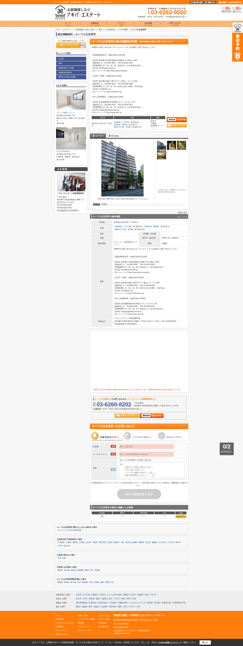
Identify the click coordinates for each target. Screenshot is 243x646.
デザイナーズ (84, 627)
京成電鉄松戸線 (179, 603)
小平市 (60, 546)
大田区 (95, 542)
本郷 (64, 558)
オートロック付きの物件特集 (69, 530)
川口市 (153, 595)
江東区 (82, 542)
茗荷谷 (73, 570)
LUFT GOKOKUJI (63, 151)
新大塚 (67, 570)
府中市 (178, 542)
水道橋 (97, 570)
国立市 (67, 546)
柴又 (110, 599)
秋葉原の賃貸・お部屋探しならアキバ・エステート (139, 615)
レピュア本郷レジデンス (66, 113)
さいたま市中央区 (114, 595)
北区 (122, 542)
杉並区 (110, 542)
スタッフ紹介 (104, 619)
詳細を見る (180, 516)
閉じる (205, 642)
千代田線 (112, 603)
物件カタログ (61, 634)
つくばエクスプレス (137, 603)
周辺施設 (103, 623)
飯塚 (98, 599)
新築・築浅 (83, 615)
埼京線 (157, 603)
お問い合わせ (104, 615)
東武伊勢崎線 (81, 603)
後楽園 (80, 570)
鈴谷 (134, 599)
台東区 (68, 542)
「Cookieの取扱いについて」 (168, 642)
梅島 (120, 607)
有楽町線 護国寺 (65, 72)
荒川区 (128, 542)
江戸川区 (162, 542)
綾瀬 (77, 607)
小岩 (138, 607)
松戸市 (133, 595)
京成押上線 (166, 603)
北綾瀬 (84, 607)
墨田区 (75, 542)
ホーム (59, 615)
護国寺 (124, 125)
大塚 (59, 558)
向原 (79, 582)
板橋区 (135, 542)
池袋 (102, 582)
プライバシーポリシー (113, 483)
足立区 (148, 542)
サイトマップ (61, 630)
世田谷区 (102, 542)
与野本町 (112, 607)
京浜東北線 (102, 603)
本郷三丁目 (88, 570)
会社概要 (59, 619)
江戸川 (117, 599)
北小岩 (78, 599)
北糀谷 (104, 599)
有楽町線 (117, 122)
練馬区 (141, 542)
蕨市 (147, 595)
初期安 (81, 623)
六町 (125, 607)
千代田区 (61, 542)
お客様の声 (103, 627)
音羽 (103, 123)
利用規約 (96, 483)
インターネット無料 (87, 619)
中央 (85, 599)
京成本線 (92, 603)
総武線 (150, 603)
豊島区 (117, 542)
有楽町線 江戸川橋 (66, 68)
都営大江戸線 (119, 127)
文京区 (99, 123)
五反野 (104, 607)
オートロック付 (85, 630)
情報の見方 (182, 213)
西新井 (97, 607)
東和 (129, 599)
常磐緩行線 (122, 603)
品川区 (88, 542)
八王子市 (170, 542)
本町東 (91, 599)
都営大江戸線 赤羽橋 (67, 77)
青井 (90, 607)
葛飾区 (154, 542)
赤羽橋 (128, 127)
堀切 (123, 599)
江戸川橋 (125, 122)
